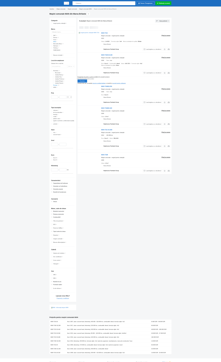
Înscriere (82, 81)
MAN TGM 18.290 (56, 325)
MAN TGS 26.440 (55, 329)
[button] (164, 49)
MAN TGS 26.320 (55, 352)
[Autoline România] (56, 3)
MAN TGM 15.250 (56, 348)
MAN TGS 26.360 (55, 333)
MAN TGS (104, 33)
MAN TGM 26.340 (106, 55)
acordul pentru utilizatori (119, 83)
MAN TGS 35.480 (55, 337)
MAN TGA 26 (54, 321)
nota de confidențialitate (98, 83)
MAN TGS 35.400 (106, 129)
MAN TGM (104, 155)
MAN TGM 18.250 (56, 341)
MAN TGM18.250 (106, 86)
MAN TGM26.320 (106, 108)
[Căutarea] (74, 3)
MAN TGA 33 (54, 345)
